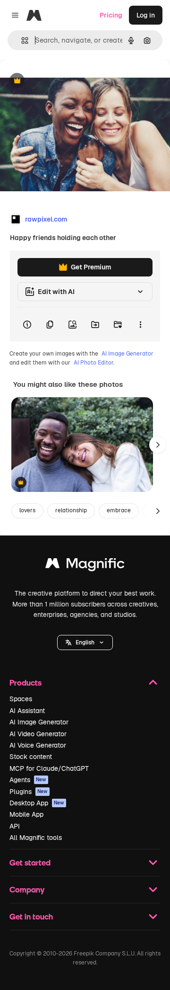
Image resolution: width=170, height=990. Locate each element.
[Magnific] (85, 565)
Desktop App (36, 803)
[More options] (140, 324)
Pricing (111, 15)
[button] (85, 642)
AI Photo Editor (93, 362)
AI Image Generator (127, 353)
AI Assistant (27, 710)
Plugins (28, 791)
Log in (145, 15)
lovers (27, 510)
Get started (30, 862)
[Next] (157, 444)
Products (25, 682)
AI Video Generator (38, 734)
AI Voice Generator (37, 745)
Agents (27, 780)
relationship (71, 510)
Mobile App (26, 814)
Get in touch (31, 916)
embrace (119, 510)
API (14, 826)
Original (60, 81)
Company (26, 889)
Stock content (30, 756)
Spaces (20, 699)
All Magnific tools (35, 837)
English (85, 642)
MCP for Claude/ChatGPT (49, 768)
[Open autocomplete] (21, 40)
